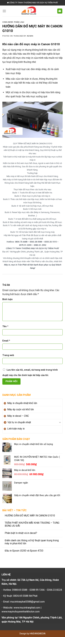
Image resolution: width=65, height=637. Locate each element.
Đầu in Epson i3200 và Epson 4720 (24, 550)
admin (30, 36)
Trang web (8, 355)
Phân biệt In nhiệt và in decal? (21, 533)
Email (6, 340)
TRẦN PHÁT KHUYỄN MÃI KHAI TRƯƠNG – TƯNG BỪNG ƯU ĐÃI (32, 524)
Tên (5, 326)
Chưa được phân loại (13, 22)
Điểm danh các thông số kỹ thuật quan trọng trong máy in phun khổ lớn (32, 542)
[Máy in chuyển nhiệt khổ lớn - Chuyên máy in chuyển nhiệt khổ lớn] (32, 11)
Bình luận (7, 299)
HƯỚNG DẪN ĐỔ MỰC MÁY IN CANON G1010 (30, 515)
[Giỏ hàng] (59, 11)
